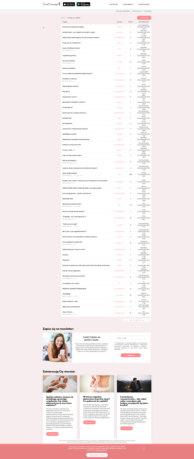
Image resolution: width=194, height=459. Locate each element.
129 (140, 320)
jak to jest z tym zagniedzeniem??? (74, 231)
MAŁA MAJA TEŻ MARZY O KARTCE (73, 102)
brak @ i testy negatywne (71, 271)
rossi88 (119, 62)
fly (119, 283)
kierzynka (119, 32)
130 (143, 320)
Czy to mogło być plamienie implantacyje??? (77, 73)
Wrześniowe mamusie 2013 (71, 204)
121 (75, 175)
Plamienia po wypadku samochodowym (76, 139)
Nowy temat (144, 18)
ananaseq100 (119, 86)
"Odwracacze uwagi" (69, 224)
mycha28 (119, 237)
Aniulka (119, 155)
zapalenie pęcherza (69, 55)
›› (149, 320)
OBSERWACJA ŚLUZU (69, 134)
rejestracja (136, 11)
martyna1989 (119, 73)
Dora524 (119, 27)
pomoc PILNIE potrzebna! (71, 48)
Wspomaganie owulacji (70, 86)
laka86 (119, 118)
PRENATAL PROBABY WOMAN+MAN (74, 289)
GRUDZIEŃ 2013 (67, 199)
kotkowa (119, 243)
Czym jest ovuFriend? (123, 11)
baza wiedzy (128, 4)
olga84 (119, 260)
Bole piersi (66, 91)
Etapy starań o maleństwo (71, 43)
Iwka (119, 205)
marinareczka (119, 168)
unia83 (119, 265)
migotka (119, 139)
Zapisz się (130, 355)
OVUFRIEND (66, 294)
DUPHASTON (66, 118)
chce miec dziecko (68, 61)
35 (79, 206)
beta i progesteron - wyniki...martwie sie (76, 193)
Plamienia (65, 260)
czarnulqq (119, 255)
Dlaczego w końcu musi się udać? (73, 276)
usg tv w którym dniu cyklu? (72, 155)
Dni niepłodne (67, 123)
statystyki (113, 4)
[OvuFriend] (51, 5)
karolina (119, 55)
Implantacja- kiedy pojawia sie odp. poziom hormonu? (81, 37)
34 (76, 206)
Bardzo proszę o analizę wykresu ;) (74, 113)
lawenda (119, 107)
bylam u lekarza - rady (70, 301)
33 (74, 206)
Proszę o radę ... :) (68, 150)
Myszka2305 (119, 182)
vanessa (119, 102)
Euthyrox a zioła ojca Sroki (71, 145)
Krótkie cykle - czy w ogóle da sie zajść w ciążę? (78, 32)
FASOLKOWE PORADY (69, 173)
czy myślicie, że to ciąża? (70, 283)
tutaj (122, 349)
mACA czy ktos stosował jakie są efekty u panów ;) (79, 237)
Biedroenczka (119, 129)
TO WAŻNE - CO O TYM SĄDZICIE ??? (74, 217)
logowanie (147, 11)
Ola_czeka (119, 295)
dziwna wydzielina (68, 68)
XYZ (119, 49)
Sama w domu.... (68, 312)
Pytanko (65, 255)
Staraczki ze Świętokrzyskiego (73, 27)
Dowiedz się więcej (101, 450)
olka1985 (119, 134)
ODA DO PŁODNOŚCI (69, 161)
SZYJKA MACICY (67, 107)
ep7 (119, 68)
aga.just (119, 150)
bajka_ (119, 43)
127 (134, 320)
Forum (63, 18)
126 (131, 320)
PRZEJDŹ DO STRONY (97, 455)
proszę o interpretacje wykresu (73, 211)
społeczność (144, 4)
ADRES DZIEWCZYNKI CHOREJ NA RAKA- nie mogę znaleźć (81, 188)
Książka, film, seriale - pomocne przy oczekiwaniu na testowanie (84, 181)
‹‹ (124, 320)
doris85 (119, 225)
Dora (119, 174)
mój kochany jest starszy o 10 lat (73, 249)
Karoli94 (119, 123)
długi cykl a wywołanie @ (71, 307)
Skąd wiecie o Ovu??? (69, 97)
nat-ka (119, 199)
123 (81, 175)
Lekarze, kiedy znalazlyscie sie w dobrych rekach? (79, 168)
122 (78, 175)
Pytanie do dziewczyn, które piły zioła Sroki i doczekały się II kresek (86, 265)
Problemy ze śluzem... (70, 79)
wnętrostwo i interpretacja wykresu (75, 129)
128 (137, 320)
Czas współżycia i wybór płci (72, 242)
